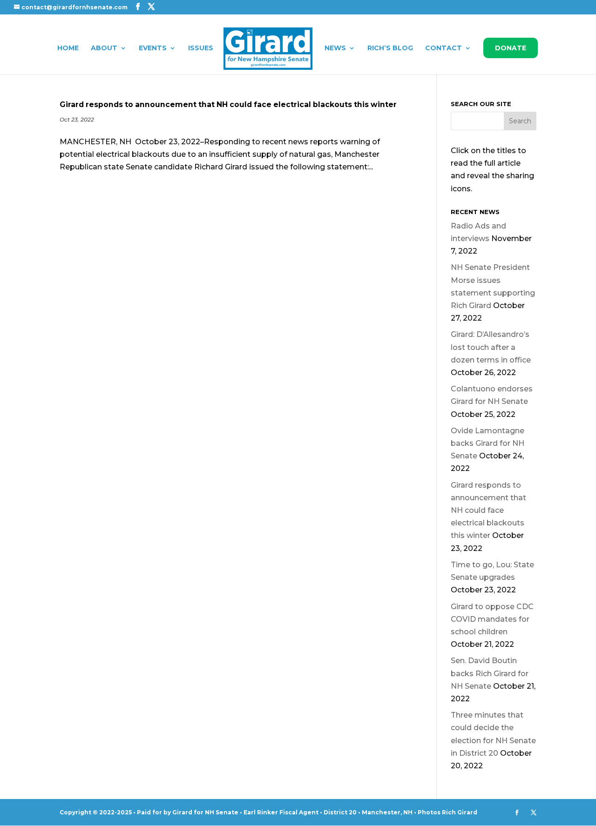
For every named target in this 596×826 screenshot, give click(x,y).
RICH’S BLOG (390, 48)
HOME (68, 48)
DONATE (510, 48)
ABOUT (104, 48)
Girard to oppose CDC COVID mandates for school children (492, 619)
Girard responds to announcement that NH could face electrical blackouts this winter (228, 104)
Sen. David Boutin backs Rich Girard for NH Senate (489, 673)
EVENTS (153, 48)
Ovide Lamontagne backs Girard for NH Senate (487, 443)
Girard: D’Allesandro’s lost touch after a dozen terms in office (491, 347)
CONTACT (443, 48)
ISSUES (200, 48)
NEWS (335, 48)
